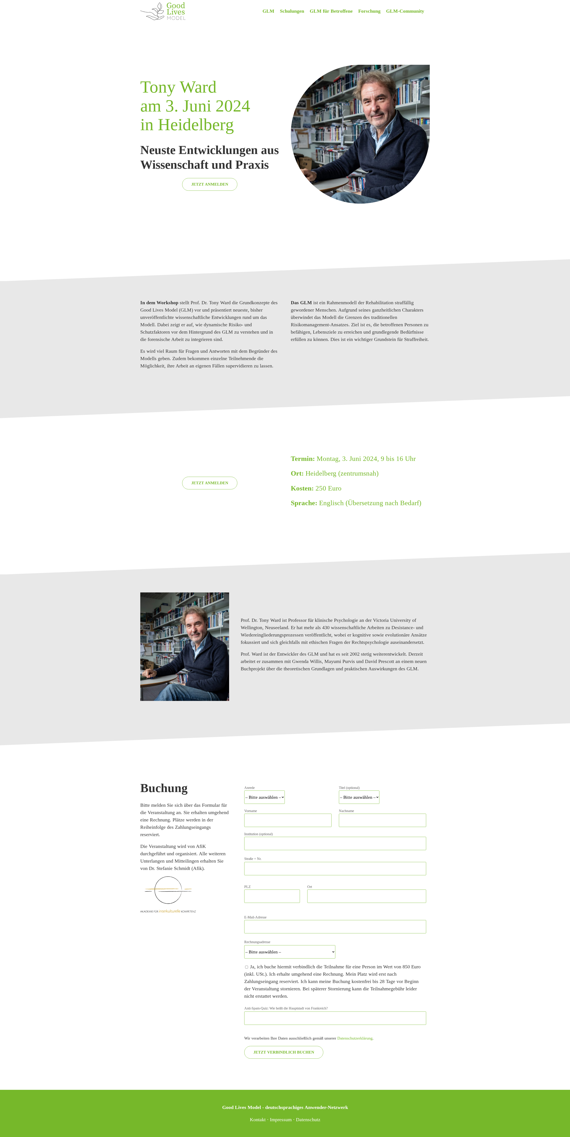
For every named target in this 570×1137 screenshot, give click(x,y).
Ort (309, 887)
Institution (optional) (258, 834)
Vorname (250, 811)
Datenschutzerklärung (355, 1038)
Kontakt (258, 1119)
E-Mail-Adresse (255, 917)
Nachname (346, 811)
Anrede (249, 788)
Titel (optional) (349, 788)
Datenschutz (308, 1119)
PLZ (247, 887)
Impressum (281, 1119)
